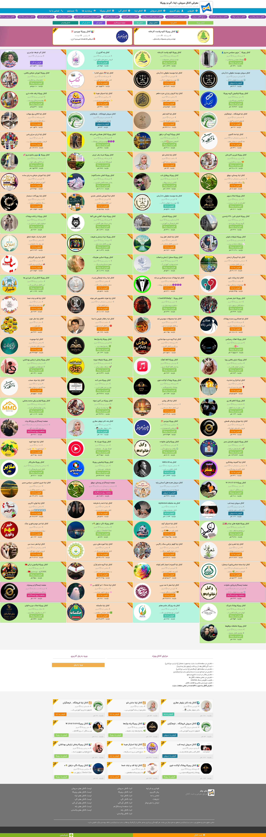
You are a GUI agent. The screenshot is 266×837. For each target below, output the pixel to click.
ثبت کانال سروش (124, 788)
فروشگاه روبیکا (238, 56)
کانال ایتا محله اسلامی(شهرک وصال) (236, 564)
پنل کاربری (175, 11)
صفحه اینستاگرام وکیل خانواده (236, 585)
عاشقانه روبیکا (171, 179)
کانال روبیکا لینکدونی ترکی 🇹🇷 (36, 564)
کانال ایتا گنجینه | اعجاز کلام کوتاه (169, 564)
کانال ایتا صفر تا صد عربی (169, 585)
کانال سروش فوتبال (46, 16)
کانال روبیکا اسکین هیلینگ (103, 257)
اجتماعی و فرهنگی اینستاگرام (38, 424)
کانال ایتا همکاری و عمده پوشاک (235, 319)
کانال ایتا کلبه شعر (169, 114)
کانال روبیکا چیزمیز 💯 (169, 421)
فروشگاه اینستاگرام (38, 588)
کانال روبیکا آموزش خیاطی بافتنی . (36, 73)
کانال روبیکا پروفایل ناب (169, 175)
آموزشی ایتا (171, 76)
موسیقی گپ (38, 56)
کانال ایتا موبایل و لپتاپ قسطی (236, 421)
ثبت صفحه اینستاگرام (123, 806)
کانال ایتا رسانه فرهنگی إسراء (102, 278)
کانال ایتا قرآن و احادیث (236, 380)
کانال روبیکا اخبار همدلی (236, 298)
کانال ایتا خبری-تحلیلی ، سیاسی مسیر (36, 482)
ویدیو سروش (238, 506)
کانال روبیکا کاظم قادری (236, 401)
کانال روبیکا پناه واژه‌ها (103, 339)
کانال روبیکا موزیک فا (103, 441)
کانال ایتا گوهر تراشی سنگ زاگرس (169, 544)
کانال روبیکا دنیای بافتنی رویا (236, 360)
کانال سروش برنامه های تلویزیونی (88, 16)
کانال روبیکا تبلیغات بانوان (236, 237)
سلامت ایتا (171, 158)
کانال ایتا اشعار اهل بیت (169, 237)
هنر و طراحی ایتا (171, 547)
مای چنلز (203, 791)
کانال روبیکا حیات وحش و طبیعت (102, 237)
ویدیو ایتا (38, 383)
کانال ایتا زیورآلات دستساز (36, 196)
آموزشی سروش (238, 76)
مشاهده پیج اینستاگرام (36, 431)
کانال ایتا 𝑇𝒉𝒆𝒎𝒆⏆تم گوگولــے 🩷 (103, 585)
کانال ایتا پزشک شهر (236, 278)
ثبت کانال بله (126, 810)
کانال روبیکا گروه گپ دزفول (169, 134)
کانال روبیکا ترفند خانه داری (36, 93)
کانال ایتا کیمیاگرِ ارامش (236, 257)
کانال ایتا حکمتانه (102, 605)
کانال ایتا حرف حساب (36, 380)
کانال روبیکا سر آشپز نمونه (103, 401)
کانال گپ (122, 11)
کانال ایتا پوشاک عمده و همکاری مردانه (169, 278)
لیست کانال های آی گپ (81, 802)
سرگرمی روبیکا (171, 138)
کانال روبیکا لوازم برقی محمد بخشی (36, 401)
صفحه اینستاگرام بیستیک (36, 585)
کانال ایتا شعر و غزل (235, 544)
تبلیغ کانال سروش (199, 16)
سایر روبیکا (238, 97)
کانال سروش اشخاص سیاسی (177, 16)
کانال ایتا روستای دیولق (236, 175)
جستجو (71, 11)
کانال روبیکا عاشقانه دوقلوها (235, 626)
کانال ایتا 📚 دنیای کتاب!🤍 (102, 73)
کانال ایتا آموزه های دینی (102, 544)
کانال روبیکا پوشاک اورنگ (236, 605)
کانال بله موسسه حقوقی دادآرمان (169, 196)
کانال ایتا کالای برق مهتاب (36, 114)
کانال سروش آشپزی (130, 16)
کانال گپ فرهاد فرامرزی (36, 52)
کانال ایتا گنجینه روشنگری (236, 462)
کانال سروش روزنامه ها (219, 16)
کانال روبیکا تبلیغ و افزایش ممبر (236, 441)
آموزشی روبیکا (38, 76)
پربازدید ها (87, 11)
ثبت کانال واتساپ (124, 813)
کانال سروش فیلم (64, 16)
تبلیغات (156, 799)
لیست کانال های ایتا (83, 795)
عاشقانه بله (171, 506)
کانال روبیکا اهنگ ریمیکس (236, 339)
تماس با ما (54, 11)
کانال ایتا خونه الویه (36, 441)
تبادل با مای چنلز (152, 802)
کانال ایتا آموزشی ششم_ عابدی (103, 196)
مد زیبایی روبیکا (105, 261)
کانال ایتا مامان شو (169, 155)
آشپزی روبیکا (238, 158)
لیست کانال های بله (83, 806)
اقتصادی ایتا (238, 117)
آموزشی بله (171, 199)
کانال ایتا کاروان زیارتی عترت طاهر (169, 93)
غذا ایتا (38, 445)
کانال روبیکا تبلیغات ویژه (103, 360)
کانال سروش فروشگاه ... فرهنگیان (103, 114)
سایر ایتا (38, 138)
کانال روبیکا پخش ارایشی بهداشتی (36, 360)
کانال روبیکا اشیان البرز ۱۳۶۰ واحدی (236, 216)
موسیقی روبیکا (238, 342)
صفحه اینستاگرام (119, 22)
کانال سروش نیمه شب (235, 503)
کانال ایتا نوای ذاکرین (36, 503)
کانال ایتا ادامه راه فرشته (102, 503)
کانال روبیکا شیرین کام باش (235, 155)
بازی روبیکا (171, 302)
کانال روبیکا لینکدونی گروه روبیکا (235, 93)
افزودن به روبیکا (236, 62)
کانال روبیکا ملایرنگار (36, 462)
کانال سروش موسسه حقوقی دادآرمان (236, 73)
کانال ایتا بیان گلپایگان (36, 257)
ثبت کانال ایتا (126, 795)
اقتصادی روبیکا (238, 240)
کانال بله (140, 22)
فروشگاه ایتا (105, 76)
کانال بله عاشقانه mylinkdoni (169, 503)
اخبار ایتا (38, 261)
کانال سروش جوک (238, 16)
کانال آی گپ (85, 22)
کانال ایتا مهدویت (36, 339)
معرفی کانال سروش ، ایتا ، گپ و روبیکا (179, 3)
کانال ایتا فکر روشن (169, 401)
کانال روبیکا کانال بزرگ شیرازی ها (36, 278)
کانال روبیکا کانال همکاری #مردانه (103, 134)
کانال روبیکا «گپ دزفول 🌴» (102, 523)
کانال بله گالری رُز (102, 52)
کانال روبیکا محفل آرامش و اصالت (169, 257)
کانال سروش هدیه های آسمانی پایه (169, 482)
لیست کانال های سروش (81, 788)
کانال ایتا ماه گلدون (235, 134)
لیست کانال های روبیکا (81, 792)
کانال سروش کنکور (111, 16)
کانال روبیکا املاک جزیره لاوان (36, 605)
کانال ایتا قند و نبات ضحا (36, 298)
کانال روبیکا (105, 11)
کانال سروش (156, 11)
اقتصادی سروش (105, 117)
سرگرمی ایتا (104, 97)
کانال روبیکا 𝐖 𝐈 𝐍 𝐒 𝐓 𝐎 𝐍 (236, 482)
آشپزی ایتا (171, 322)
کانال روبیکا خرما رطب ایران (102, 155)
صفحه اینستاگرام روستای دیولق (103, 482)
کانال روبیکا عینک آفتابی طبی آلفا (103, 216)
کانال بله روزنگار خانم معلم (169, 605)
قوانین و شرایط (152, 788)
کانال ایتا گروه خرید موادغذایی (169, 339)
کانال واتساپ (65, 22)
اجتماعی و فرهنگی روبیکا (38, 465)
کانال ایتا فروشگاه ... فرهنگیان (235, 114)
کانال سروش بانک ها (27, 16)
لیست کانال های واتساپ (81, 810)
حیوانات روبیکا (104, 240)
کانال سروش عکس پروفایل (152, 16)
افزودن (191, 11)
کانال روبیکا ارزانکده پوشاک (36, 216)
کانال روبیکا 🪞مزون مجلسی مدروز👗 (235, 52)
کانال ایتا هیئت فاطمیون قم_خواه (103, 298)
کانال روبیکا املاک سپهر (236, 196)
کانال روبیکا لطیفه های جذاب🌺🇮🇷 (235, 523)
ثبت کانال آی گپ (125, 802)
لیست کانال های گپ (83, 799)
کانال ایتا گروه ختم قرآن (103, 564)
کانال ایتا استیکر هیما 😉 (102, 93)
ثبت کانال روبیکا (125, 792)
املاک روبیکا (38, 609)
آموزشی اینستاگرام (238, 588)
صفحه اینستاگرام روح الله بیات (36, 421)
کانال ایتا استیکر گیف (169, 523)
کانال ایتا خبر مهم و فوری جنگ (36, 523)
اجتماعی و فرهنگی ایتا (238, 138)
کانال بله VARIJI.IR (169, 462)
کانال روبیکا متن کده (103, 380)
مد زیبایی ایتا (38, 199)
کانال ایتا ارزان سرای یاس (36, 134)
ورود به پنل (78, 664)
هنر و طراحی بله (105, 56)
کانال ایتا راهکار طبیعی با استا (103, 319)
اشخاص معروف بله (171, 465)
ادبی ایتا (171, 117)
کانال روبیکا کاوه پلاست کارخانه (169, 52)
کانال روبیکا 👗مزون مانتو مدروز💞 (36, 155)
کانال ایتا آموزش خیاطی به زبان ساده (36, 175)
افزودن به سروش (236, 83)
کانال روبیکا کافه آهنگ (169, 360)
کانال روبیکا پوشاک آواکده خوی (169, 380)
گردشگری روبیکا (171, 220)
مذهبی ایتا (171, 97)
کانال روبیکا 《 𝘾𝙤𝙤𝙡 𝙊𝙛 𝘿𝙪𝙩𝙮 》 (169, 298)
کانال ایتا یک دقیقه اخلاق (36, 237)
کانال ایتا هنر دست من (36, 544)
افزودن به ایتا (169, 83)
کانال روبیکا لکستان (169, 216)
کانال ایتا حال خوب (36, 319)
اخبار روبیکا (238, 302)
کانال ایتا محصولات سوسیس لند (169, 319)
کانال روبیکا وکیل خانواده (169, 441)
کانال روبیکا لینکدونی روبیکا (103, 462)
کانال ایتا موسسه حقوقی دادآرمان (169, 73)
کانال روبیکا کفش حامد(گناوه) (102, 175)
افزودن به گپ (36, 62)
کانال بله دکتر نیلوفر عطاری (103, 421)
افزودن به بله (102, 62)
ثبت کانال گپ (126, 799)
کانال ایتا (138, 11)
